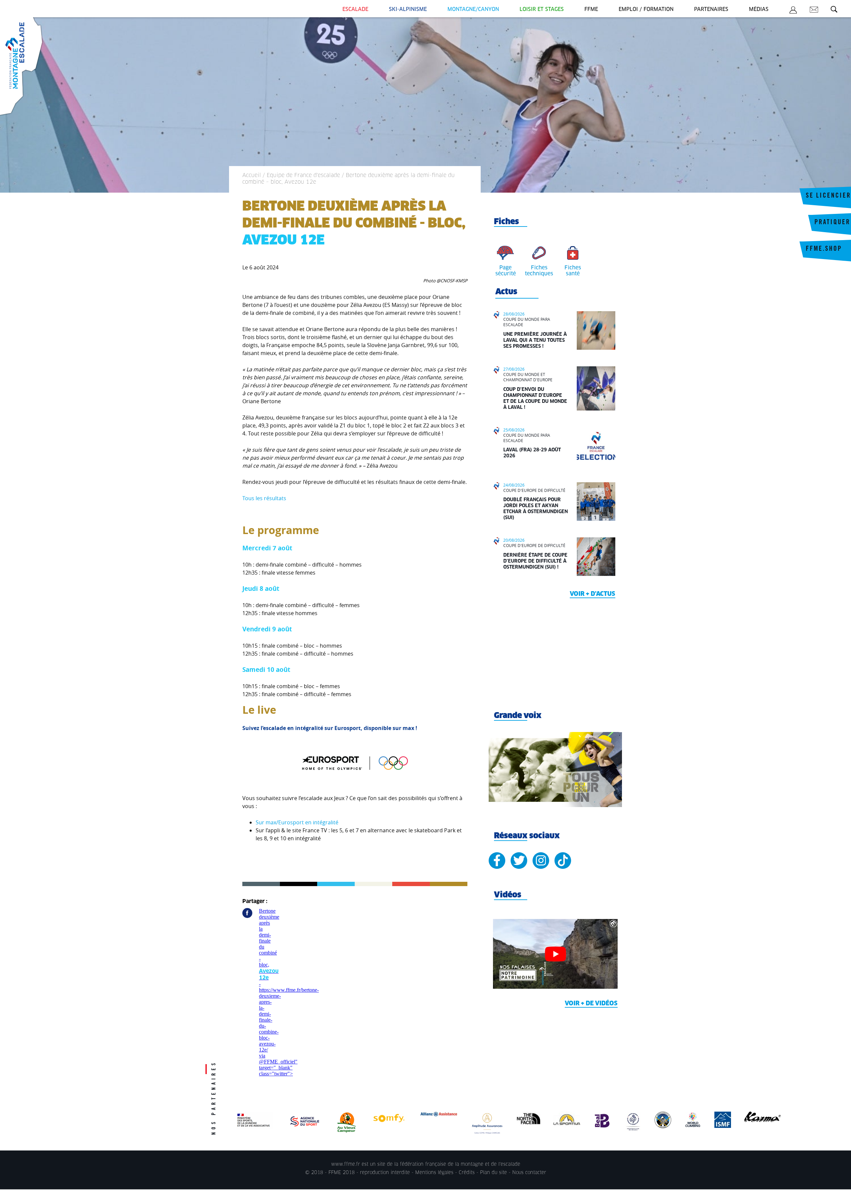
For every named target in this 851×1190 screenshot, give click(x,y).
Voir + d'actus (592, 594)
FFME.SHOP (824, 249)
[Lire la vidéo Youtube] (555, 954)
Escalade (355, 9)
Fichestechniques (539, 270)
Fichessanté (572, 270)
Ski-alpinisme (408, 9)
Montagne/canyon (473, 9)
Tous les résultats (264, 498)
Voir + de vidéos (591, 1004)
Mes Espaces (793, 11)
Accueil (251, 175)
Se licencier (828, 196)
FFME (591, 9)
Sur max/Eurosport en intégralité (297, 822)
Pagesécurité (505, 270)
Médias (759, 9)
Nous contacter (529, 1172)
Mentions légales (434, 1172)
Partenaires (711, 9)
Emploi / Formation (646, 9)
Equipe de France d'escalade (303, 175)
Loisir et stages (542, 9)
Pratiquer (832, 223)
